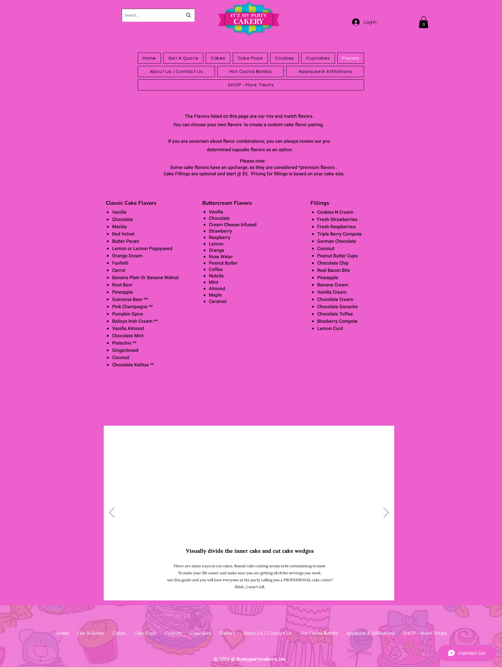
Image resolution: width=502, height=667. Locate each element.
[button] (424, 22)
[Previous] (111, 512)
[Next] (386, 512)
